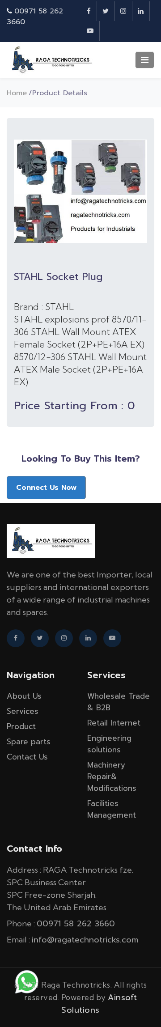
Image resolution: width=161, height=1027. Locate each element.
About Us (24, 696)
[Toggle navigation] (144, 59)
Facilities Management (111, 809)
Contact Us (27, 757)
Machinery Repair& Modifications (111, 776)
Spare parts (29, 741)
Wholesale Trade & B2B (118, 701)
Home (17, 93)
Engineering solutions (109, 743)
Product (21, 726)
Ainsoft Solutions (99, 1003)
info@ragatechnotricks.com (85, 940)
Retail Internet (113, 723)
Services (22, 711)
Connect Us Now (46, 487)
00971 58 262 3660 (76, 923)
